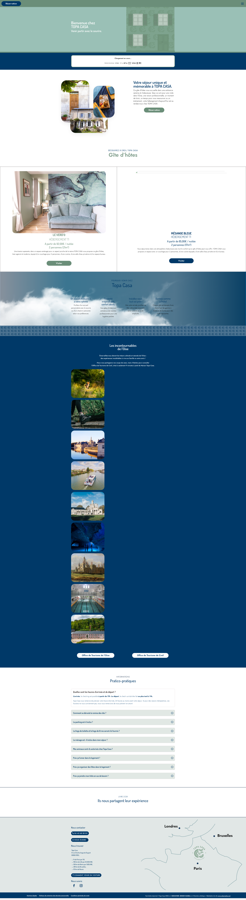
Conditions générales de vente (80, 896)
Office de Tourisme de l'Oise (95, 655)
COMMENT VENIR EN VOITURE (87, 875)
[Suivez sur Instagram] (81, 885)
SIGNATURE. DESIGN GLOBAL (181, 896)
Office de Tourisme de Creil (150, 655)
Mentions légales (32, 896)
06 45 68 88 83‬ (80, 833)
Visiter (59, 263)
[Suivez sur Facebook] (74, 885)
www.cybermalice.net (224, 896)
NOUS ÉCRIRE (80, 840)
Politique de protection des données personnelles (54, 896)
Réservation (11, 3)
